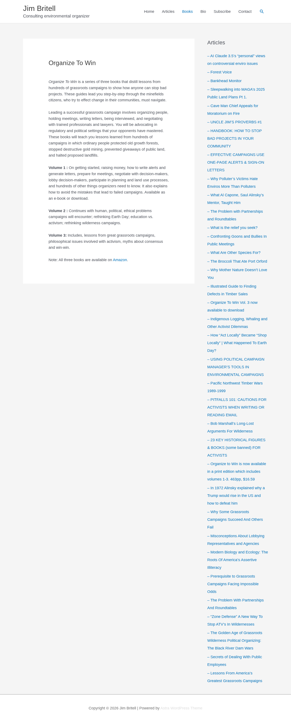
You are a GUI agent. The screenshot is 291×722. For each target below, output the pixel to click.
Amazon (120, 260)
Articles (168, 11)
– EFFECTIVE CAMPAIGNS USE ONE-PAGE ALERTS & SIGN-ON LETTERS (235, 162)
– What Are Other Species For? (234, 252)
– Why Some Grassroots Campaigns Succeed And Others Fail (235, 519)
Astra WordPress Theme (181, 708)
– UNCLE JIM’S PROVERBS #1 (234, 122)
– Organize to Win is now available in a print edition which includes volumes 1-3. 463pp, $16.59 (236, 471)
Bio (203, 11)
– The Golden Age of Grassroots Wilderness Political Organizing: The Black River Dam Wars (234, 640)
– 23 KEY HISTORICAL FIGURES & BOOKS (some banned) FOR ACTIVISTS (236, 447)
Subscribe (222, 11)
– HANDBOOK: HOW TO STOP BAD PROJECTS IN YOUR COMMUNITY (234, 138)
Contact (245, 11)
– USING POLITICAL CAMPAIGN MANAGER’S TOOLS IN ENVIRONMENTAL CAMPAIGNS (235, 367)
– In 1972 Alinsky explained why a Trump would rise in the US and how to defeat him (236, 495)
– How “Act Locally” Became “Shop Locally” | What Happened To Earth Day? (237, 343)
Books (187, 11)
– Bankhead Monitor (224, 81)
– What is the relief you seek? (232, 228)
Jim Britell (39, 8)
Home (149, 11)
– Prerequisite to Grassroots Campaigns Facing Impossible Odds (233, 584)
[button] (261, 11)
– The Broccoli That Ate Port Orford (237, 261)
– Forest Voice (219, 72)
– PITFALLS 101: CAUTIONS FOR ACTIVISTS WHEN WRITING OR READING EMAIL (237, 407)
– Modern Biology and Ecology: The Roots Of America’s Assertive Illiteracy (237, 560)
